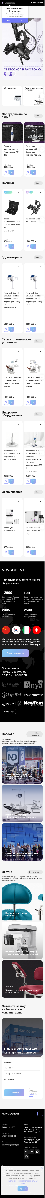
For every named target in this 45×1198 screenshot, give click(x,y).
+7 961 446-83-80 (9, 1136)
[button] (7, 73)
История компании (15, 653)
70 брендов (19, 675)
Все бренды (9, 711)
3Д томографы (12, 257)
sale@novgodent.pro (10, 1145)
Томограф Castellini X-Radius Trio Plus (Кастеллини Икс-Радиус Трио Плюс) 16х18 (34, 298)
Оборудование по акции (14, 116)
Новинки (8, 183)
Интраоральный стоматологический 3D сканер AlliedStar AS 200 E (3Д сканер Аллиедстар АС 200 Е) (34, 459)
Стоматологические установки (16, 341)
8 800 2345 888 (37, 3)
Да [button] (8, 20)
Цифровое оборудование (12, 414)
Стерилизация (12, 492)
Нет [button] (21, 20)
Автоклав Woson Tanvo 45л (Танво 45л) (33, 530)
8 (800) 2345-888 (8, 1127)
